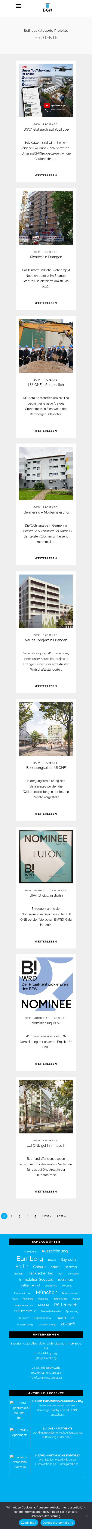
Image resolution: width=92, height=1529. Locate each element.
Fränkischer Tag (40, 1273)
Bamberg (29, 1258)
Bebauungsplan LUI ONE (46, 768)
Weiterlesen (46, 175)
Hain (60, 1273)
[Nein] (87, 1515)
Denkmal (71, 1267)
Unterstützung (25, 1324)
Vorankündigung (47, 1324)
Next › (46, 1216)
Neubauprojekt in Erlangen (46, 640)
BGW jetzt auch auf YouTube (46, 129)
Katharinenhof (30, 1285)
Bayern (52, 1260)
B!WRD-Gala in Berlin (46, 895)
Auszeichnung (55, 1251)
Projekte (50, 124)
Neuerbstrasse (70, 1293)
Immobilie (73, 1273)
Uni (72, 1318)
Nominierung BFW (46, 1023)
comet (55, 1267)
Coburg (39, 1267)
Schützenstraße (25, 1311)
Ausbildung (30, 1251)
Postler (76, 1298)
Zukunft (68, 1324)
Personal (43, 1298)
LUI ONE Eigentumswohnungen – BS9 (57, 1401)
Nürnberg (28, 1298)
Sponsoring (72, 1311)
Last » (61, 1216)
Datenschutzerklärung (58, 1522)
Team (61, 1317)
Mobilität (41, 890)
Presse (43, 1305)
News (15, 1298)
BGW (36, 124)
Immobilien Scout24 (36, 1279)
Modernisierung (22, 1293)
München (46, 1292)
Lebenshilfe (51, 1285)
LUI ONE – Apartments (57, 1428)
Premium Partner (24, 1305)
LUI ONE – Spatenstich (46, 385)
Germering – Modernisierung (46, 512)
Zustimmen (28, 1522)
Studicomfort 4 (42, 1318)
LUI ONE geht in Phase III (46, 1145)
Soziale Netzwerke (51, 1311)
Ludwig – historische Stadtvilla (57, 1455)
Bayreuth (68, 1259)
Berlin (21, 1266)
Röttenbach (65, 1304)
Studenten (23, 1318)
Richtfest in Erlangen (46, 257)
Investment (65, 1279)
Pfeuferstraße (60, 1298)
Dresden (17, 1273)
